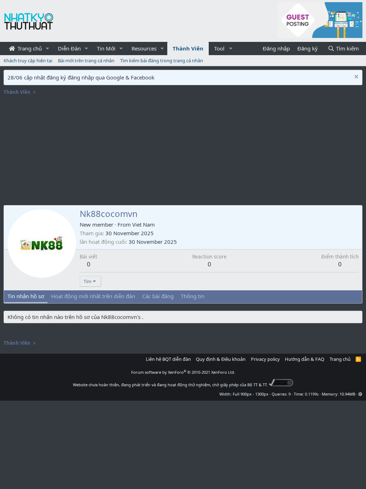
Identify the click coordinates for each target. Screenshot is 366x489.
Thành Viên (188, 48)
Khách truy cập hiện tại (28, 60)
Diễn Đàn (69, 48)
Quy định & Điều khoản (221, 359)
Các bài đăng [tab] (158, 296)
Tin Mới (106, 48)
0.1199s (311, 394)
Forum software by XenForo (183, 372)
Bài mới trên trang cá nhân (86, 60)
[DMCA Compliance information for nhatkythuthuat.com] (281, 384)
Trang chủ (29, 48)
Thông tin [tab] (192, 296)
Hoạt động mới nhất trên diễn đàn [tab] (93, 296)
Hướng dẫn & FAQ (304, 359)
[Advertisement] (183, 151)
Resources (144, 48)
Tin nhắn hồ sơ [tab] (26, 296)
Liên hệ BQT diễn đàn (168, 359)
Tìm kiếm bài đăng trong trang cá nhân (161, 60)
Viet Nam (143, 224)
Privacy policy (265, 359)
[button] (48, 48)
